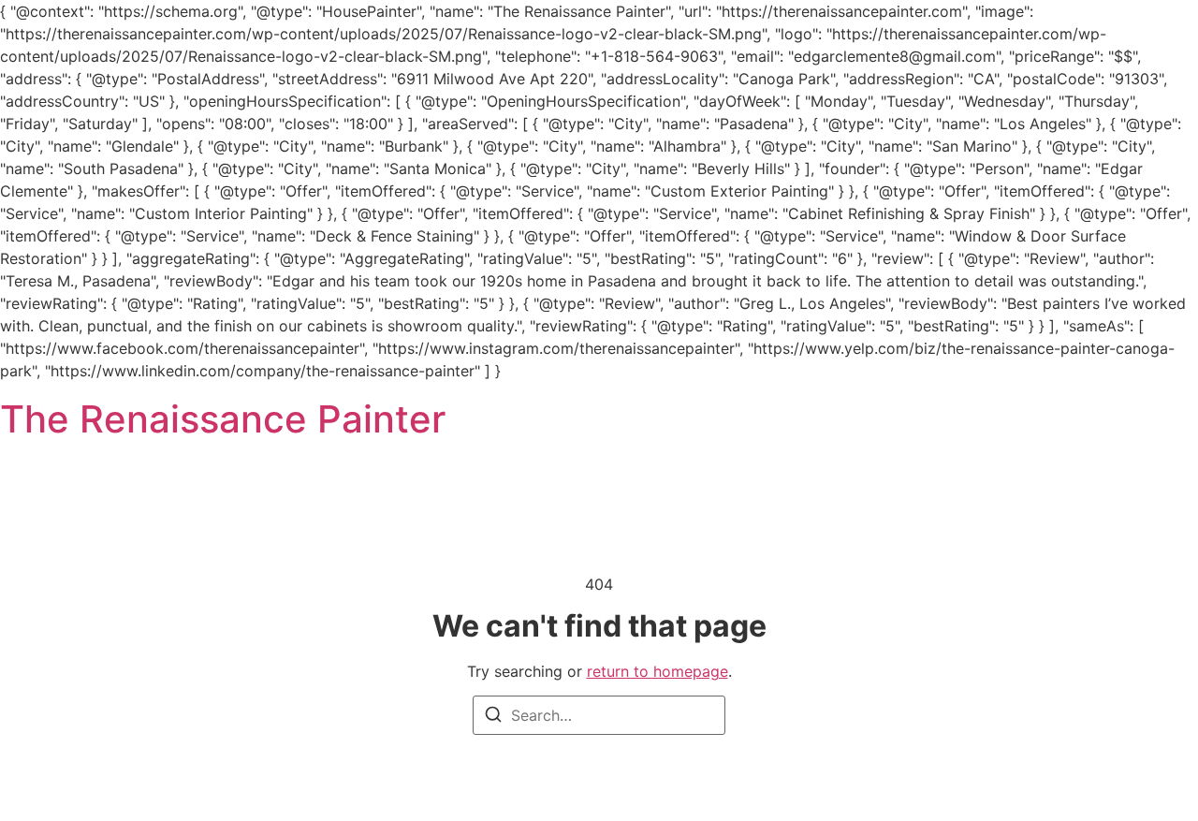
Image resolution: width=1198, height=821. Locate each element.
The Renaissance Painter (223, 419)
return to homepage (657, 671)
